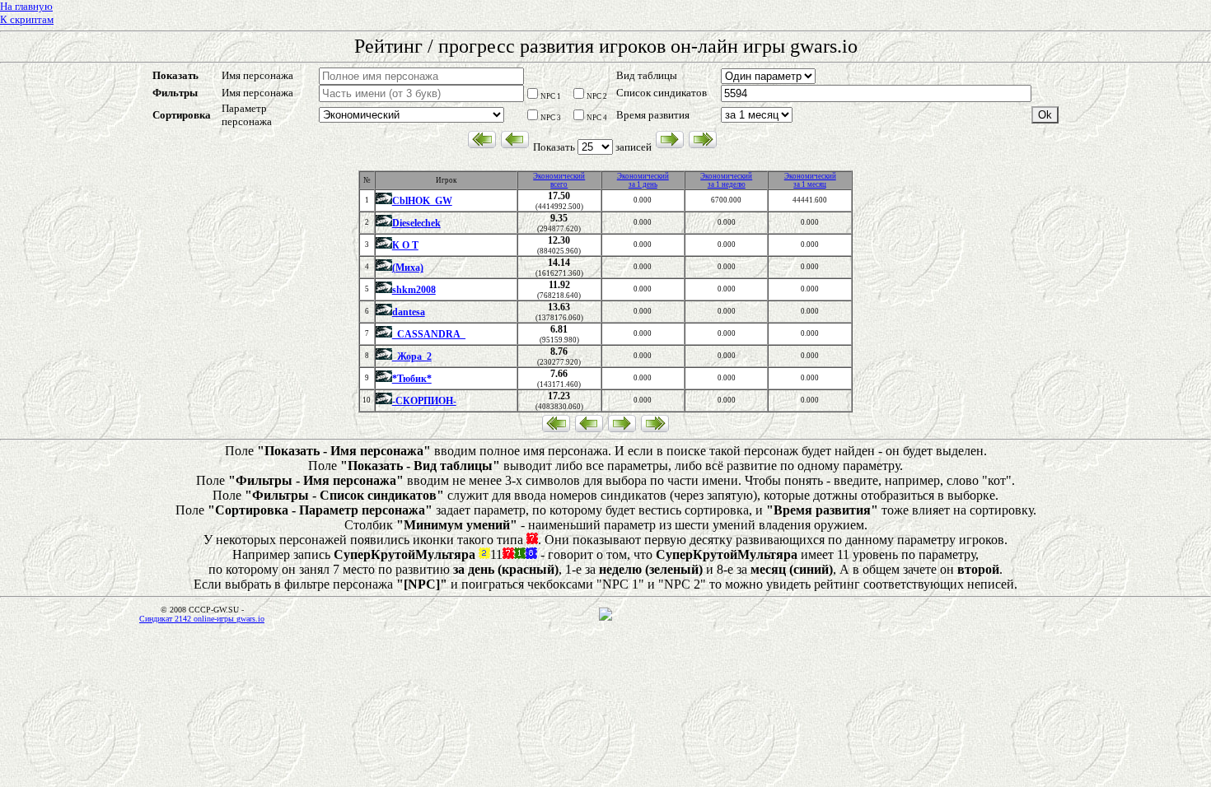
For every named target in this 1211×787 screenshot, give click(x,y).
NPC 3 (550, 118)
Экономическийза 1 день (643, 180)
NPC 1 (550, 96)
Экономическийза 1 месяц (810, 180)
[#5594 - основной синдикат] (384, 202)
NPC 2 (597, 96)
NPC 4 (597, 118)
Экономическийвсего (559, 180)
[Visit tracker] (605, 618)
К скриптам (27, 19)
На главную (26, 6)
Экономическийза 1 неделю (726, 180)
